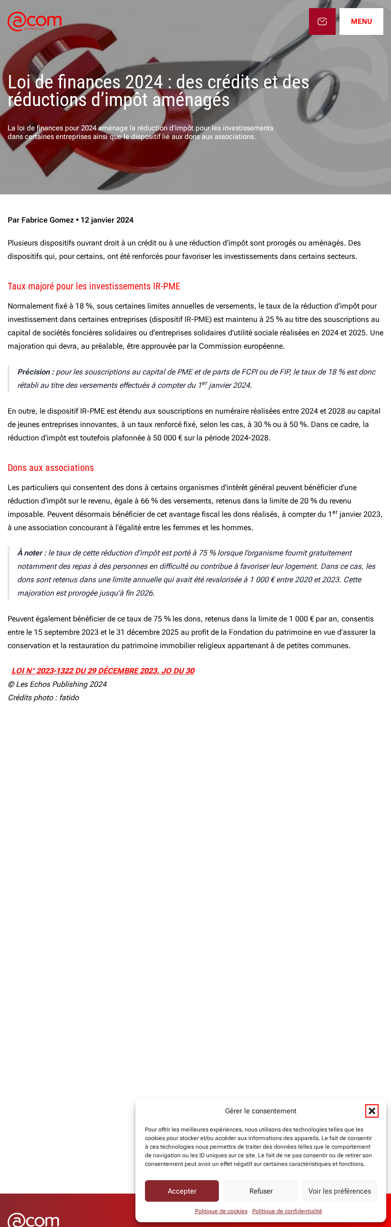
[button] (372, 1111)
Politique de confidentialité (287, 1211)
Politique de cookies (221, 1211)
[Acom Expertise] (35, 21)
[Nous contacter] (322, 21)
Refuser (261, 1191)
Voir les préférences (340, 1191)
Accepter (182, 1191)
